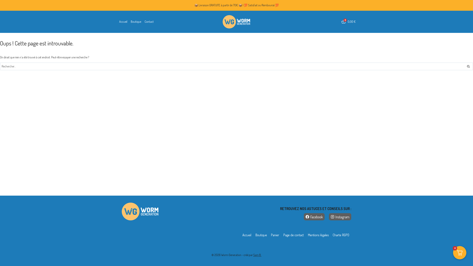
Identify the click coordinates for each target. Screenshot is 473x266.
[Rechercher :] (236, 66)
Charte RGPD (341, 235)
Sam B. (257, 255)
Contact (149, 21)
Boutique (136, 21)
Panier (275, 235)
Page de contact (293, 235)
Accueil (123, 21)
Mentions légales (318, 235)
